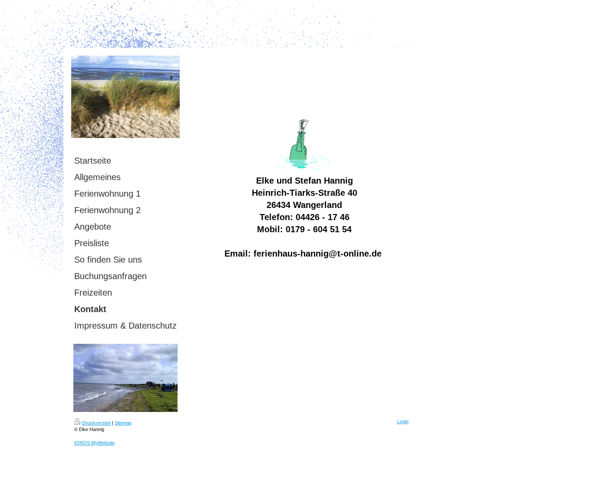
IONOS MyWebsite (94, 442)
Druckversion (96, 422)
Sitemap (123, 422)
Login (403, 421)
